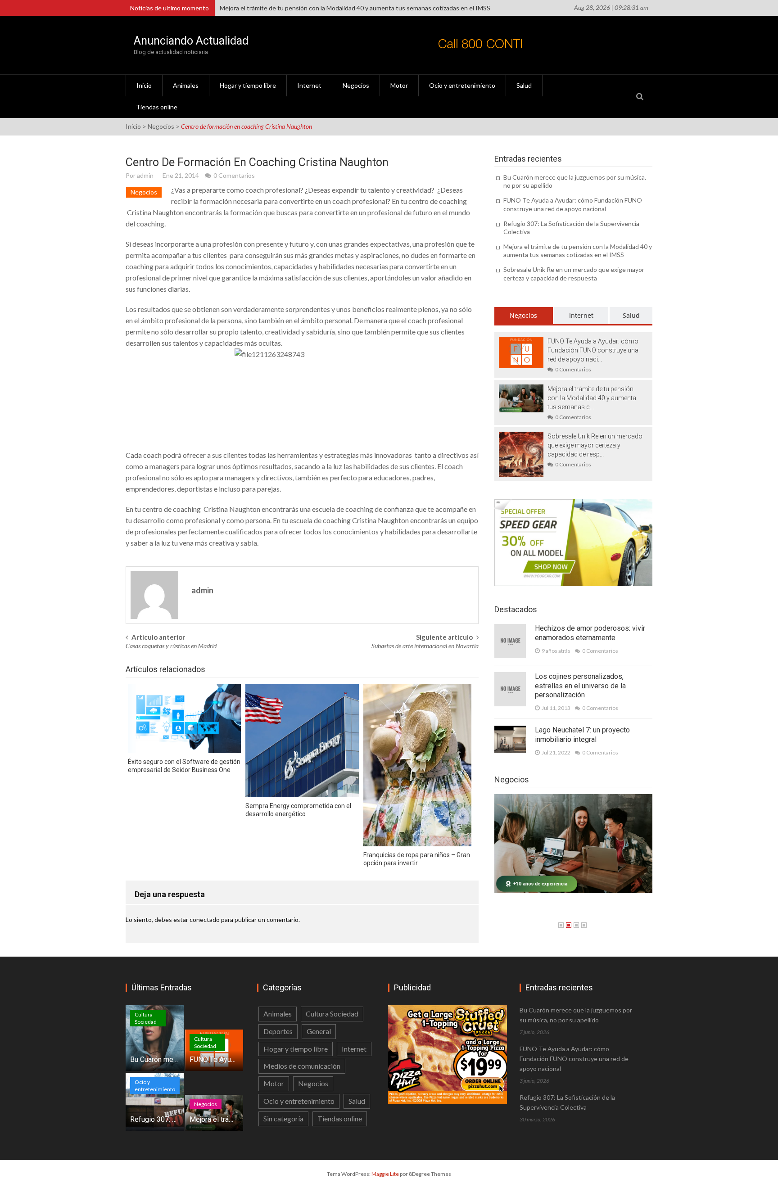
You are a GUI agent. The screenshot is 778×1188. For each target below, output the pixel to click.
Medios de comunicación (301, 1066)
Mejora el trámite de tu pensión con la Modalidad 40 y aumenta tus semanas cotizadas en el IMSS (577, 250)
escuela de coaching (342, 509)
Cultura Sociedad (146, 1018)
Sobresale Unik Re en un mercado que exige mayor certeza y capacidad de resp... (594, 445)
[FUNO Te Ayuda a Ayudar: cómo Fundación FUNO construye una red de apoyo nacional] (521, 352)
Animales (186, 85)
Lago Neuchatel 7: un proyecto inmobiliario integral (582, 735)
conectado (205, 919)
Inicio (144, 85)
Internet (309, 85)
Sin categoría (283, 1118)
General (319, 1031)
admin (145, 175)
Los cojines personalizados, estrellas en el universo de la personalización (580, 686)
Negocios (356, 85)
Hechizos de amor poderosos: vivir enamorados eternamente (590, 633)
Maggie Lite (385, 1173)
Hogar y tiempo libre (248, 85)
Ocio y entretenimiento (462, 85)
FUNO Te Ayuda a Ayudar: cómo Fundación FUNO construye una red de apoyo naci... (592, 350)
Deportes (278, 1031)
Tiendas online (156, 107)
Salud (524, 85)
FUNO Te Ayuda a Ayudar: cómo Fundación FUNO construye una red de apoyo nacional (572, 204)
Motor (399, 85)
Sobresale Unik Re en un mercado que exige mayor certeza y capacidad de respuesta (338, 8)
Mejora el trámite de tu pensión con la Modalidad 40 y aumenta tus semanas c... (591, 398)
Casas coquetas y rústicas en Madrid (171, 646)
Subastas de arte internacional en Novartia (425, 646)
